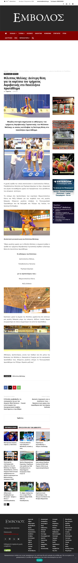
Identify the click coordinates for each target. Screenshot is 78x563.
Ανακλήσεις (31, 530)
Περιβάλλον (56, 548)
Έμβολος (8, 91)
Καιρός (54, 521)
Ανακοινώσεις (31, 532)
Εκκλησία (43, 530)
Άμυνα (29, 527)
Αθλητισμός (13, 71)
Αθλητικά (38, 33)
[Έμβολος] (39, 18)
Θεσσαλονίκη (44, 548)
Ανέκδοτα (30, 534)
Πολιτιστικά (68, 527)
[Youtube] (72, 4)
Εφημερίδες (44, 544)
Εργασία (43, 538)
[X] (69, 4)
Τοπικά (21, 33)
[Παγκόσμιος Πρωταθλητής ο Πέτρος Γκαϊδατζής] (43, 436)
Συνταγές (56, 33)
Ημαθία (43, 546)
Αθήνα (29, 521)
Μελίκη (15, 74)
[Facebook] (63, 4)
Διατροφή (8, 38)
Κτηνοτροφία (56, 530)
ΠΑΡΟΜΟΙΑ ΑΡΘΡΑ (10, 427)
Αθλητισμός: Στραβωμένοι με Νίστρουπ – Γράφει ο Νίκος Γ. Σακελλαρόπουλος (10, 496)
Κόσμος (30, 33)
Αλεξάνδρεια (31, 525)
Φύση (66, 546)
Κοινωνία (47, 33)
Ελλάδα (12, 33)
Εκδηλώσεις (44, 527)
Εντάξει (39, 560)
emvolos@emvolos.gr (43, 1)
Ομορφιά (55, 538)
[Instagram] (66, 4)
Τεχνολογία (68, 540)
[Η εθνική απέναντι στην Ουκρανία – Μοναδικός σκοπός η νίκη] (27, 436)
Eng (15, 38)
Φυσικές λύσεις (69, 548)
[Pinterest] (14, 387)
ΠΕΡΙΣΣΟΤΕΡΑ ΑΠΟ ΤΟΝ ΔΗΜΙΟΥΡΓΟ (30, 427)
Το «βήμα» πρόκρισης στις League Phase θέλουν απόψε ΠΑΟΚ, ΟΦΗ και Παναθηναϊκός (26, 496)
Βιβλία (30, 542)
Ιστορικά (55, 519)
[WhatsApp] (19, 387)
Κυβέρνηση (55, 532)
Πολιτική (67, 525)
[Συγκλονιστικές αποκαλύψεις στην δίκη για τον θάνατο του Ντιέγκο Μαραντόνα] (43, 486)
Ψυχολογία (68, 550)
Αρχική (6, 71)
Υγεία (64, 33)
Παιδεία (55, 540)
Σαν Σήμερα (68, 530)
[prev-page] (5, 504)
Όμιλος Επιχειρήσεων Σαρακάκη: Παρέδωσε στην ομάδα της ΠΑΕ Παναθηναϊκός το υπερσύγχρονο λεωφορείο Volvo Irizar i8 (26, 468)
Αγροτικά (30, 519)
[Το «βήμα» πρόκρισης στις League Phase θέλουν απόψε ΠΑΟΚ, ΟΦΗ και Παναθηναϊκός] (27, 486)
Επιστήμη (43, 534)
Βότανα (30, 544)
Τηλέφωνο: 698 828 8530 (57, 1)
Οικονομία (55, 536)
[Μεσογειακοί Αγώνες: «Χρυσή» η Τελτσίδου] (11, 436)
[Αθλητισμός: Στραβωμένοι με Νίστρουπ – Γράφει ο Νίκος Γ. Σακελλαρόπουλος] (11, 486)
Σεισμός (67, 532)
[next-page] (8, 504)
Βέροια (30, 540)
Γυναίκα (30, 546)
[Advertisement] (39, 56)
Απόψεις (30, 536)
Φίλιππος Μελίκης (18, 376)
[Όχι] (76, 558)
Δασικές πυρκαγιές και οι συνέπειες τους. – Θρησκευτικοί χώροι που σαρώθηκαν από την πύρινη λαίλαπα (40, 403)
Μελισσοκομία (56, 534)
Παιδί (54, 542)
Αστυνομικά (31, 538)
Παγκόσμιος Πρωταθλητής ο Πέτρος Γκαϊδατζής (42, 444)
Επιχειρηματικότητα (46, 536)
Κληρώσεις (55, 523)
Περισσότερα (24, 38)
